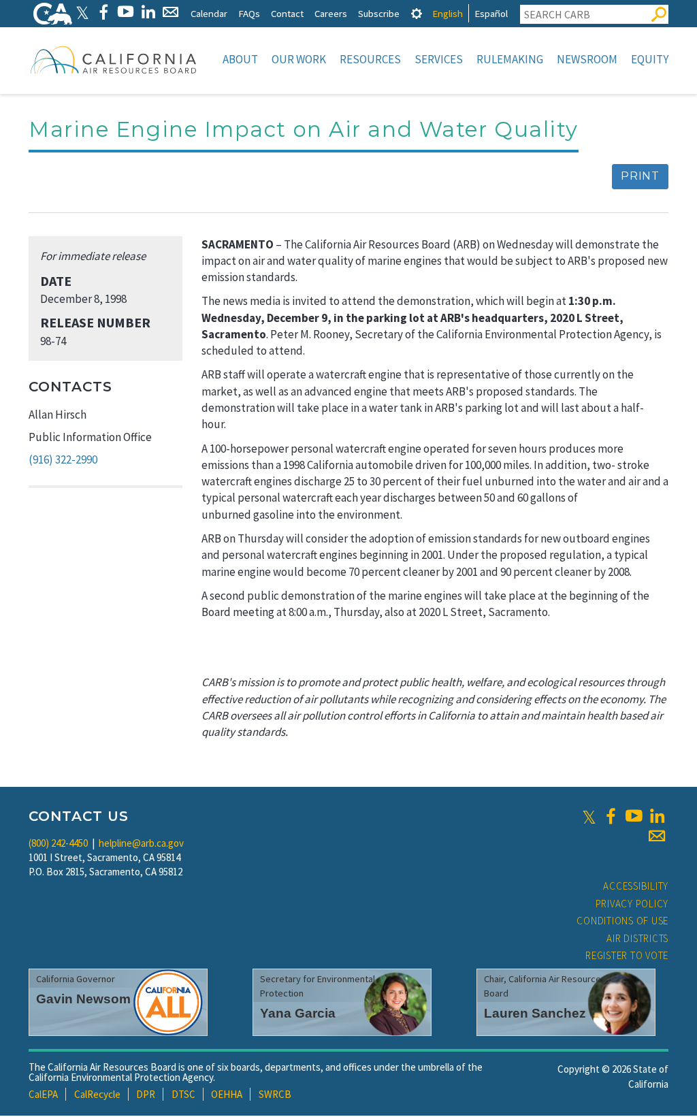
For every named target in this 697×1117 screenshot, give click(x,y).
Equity (649, 59)
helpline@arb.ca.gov (141, 843)
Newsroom (587, 59)
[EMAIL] (170, 11)
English (447, 13)
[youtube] (634, 816)
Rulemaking (509, 59)
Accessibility (635, 885)
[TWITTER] (82, 11)
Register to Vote (626, 955)
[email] (657, 836)
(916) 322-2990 (63, 459)
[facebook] (610, 816)
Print (640, 175)
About (240, 59)
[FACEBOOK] (103, 11)
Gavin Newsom (83, 999)
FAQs (249, 13)
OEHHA (226, 1094)
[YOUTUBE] (125, 11)
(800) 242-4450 (58, 843)
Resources (370, 59)
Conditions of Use (622, 920)
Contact (287, 13)
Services (439, 59)
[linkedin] (657, 816)
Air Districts (637, 938)
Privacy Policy (632, 903)
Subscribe (379, 13)
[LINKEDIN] (148, 11)
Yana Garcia (298, 1013)
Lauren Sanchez (535, 1013)
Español (491, 13)
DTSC (183, 1094)
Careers (330, 13)
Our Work (299, 59)
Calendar (209, 13)
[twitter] (589, 816)
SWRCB (275, 1094)
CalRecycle (97, 1094)
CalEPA (43, 1094)
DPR (145, 1094)
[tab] (416, 13)
